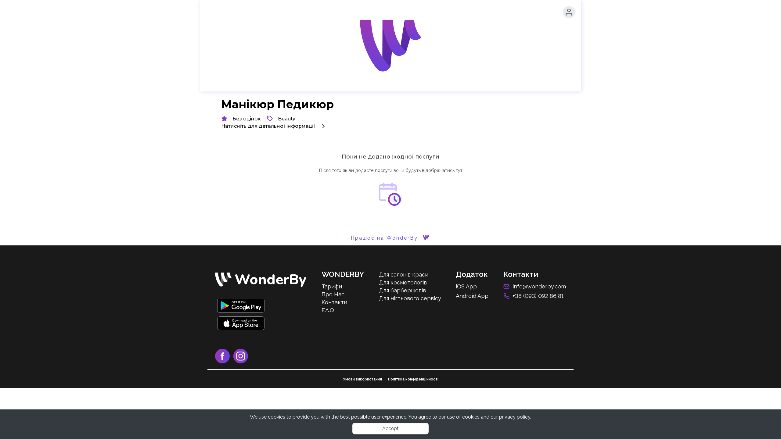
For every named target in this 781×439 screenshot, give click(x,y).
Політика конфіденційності (413, 379)
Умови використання (362, 379)
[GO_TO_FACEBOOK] (224, 362)
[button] (569, 12)
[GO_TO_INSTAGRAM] (242, 362)
